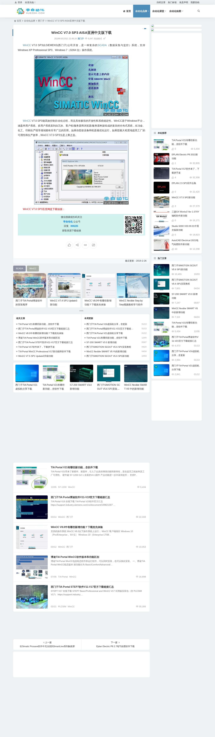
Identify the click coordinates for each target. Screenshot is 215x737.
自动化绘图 (175, 11)
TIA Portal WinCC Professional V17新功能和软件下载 (44, 351)
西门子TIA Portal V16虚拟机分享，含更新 (106, 324)
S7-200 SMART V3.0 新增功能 (101, 342)
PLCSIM (62, 606)
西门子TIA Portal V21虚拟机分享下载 (104, 333)
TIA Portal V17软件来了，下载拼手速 (36, 347)
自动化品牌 (141, 11)
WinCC (71, 487)
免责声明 (183, 2)
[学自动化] (30, 11)
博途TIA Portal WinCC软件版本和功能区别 (39, 338)
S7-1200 (62, 487)
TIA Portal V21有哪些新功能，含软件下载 (38, 324)
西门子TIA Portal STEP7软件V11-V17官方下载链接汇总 (45, 342)
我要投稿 (195, 2)
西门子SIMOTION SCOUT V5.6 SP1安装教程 (108, 347)
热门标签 (172, 2)
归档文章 (161, 2)
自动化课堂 (158, 11)
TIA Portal (63, 576)
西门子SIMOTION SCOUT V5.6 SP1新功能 (107, 356)
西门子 (41, 20)
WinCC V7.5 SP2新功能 (183, 197)
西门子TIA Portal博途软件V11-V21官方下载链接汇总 (110, 328)
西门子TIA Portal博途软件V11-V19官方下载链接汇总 (44, 328)
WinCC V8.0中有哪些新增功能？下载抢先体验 (40, 333)
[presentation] (129, 369)
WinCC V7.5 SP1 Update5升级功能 (35, 356)
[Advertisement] (81, 428)
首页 (19, 20)
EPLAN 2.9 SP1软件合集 (184, 183)
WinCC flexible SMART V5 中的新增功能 (106, 351)
